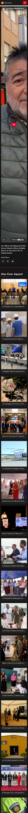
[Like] (23, 303)
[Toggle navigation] (25, 3)
